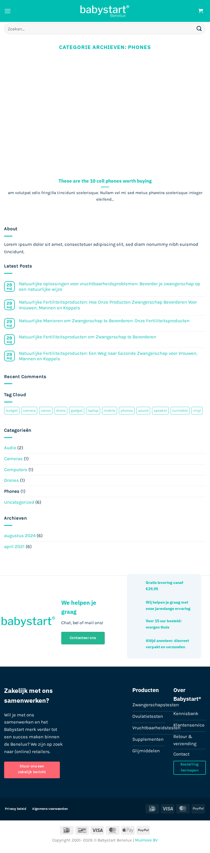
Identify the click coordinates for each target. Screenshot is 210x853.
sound (143, 410)
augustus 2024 (20, 535)
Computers (15, 469)
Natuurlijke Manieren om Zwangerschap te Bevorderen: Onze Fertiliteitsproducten (104, 320)
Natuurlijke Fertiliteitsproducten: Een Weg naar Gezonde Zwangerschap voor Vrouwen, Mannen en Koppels (108, 356)
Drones (11, 480)
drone (61, 410)
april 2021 (14, 546)
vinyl (197, 410)
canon (46, 410)
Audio (10, 447)
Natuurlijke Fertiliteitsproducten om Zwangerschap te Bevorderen (87, 336)
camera (29, 410)
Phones (11, 491)
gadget (77, 410)
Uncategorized (19, 502)
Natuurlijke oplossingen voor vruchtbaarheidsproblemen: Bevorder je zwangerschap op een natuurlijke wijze (109, 286)
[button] (7, 11)
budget (12, 410)
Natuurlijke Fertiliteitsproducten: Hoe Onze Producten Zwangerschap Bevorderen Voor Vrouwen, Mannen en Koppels (108, 304)
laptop (93, 410)
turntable (180, 410)
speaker (160, 410)
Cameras (13, 458)
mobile (109, 410)
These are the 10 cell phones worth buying (105, 181)
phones (127, 410)
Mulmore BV (146, 840)
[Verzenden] (199, 28)
